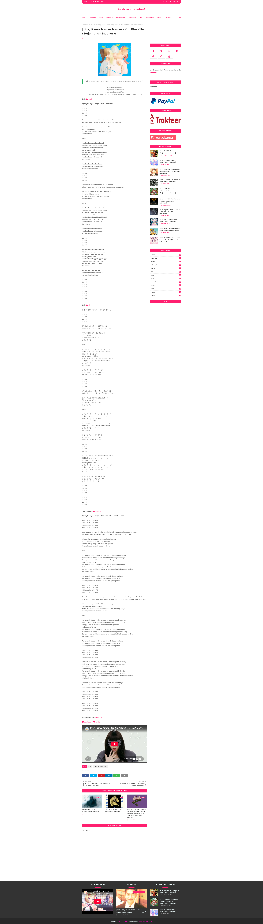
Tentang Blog (94, 2)
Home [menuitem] (84, 17)
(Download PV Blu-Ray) (92, 722)
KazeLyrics (98, 717)
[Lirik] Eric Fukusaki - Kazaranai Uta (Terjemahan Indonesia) (169, 230)
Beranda (85, 25)
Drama (166, 261)
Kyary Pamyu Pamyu (95, 25)
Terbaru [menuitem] (92, 17)
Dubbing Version (166, 265)
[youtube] (169, 56)
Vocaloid (166, 295)
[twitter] (166, 1)
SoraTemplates (123, 921)
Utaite (166, 289)
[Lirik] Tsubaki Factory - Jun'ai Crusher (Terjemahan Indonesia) (169, 211)
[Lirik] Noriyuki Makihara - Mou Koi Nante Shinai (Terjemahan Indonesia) (169, 171)
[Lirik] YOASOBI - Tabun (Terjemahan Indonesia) (167, 161)
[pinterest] (174, 1)
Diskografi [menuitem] (133, 17)
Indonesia (97, 511)
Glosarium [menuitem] (150, 17)
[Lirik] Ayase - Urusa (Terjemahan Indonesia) (90, 811)
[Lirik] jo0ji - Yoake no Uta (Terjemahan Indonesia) (168, 220)
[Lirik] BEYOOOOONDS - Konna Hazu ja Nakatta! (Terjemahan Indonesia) (169, 240)
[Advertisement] (165, 336)
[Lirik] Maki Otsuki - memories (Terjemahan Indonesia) (169, 152)
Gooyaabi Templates (145, 921)
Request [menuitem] (109, 17)
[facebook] (163, 1)
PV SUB (166, 285)
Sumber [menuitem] (159, 17)
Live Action (166, 282)
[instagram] (170, 1)
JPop (89, 766)
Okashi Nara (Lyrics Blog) (131, 9)
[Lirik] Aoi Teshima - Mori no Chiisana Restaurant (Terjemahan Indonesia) (168, 191)
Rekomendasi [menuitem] (120, 17)
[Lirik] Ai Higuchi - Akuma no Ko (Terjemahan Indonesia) (169, 181)
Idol (166, 272)
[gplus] (178, 1)
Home (85, 2)
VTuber (166, 292)
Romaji (89, 99)
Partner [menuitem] (168, 17)
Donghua (165, 258)
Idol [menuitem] (100, 17)
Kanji (88, 305)
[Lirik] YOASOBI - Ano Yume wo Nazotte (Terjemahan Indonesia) (169, 201)
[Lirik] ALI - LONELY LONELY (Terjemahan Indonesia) (112, 811)
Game (166, 268)
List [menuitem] (141, 17)
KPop (166, 278)
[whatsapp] (169, 51)
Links (102, 2)
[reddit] (177, 51)
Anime (166, 255)
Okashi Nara (87, 38)
